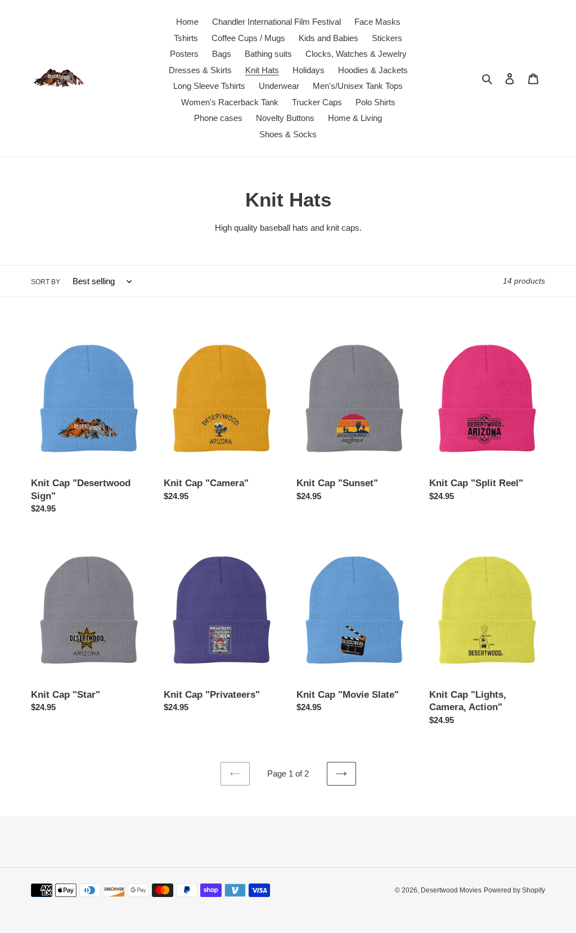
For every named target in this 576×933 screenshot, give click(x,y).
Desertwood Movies (451, 890)
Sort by (45, 282)
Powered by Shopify (514, 890)
